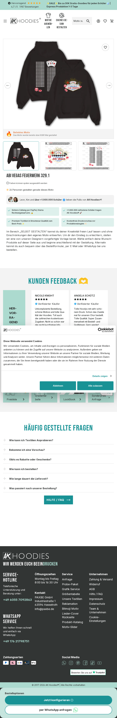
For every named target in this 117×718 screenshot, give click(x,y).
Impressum (96, 598)
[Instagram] (71, 662)
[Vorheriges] (8, 85)
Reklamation (70, 603)
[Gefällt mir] (105, 47)
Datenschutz (97, 603)
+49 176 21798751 (16, 641)
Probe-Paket (70, 584)
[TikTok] (92, 662)
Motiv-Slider (69, 627)
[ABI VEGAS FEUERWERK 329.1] (58, 84)
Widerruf (94, 584)
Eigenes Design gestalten (61, 24)
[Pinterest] (78, 662)
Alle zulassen (95, 385)
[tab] (16, 393)
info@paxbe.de (44, 609)
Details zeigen (100, 376)
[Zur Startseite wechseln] (25, 21)
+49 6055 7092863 (17, 600)
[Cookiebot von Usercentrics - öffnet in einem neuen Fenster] (100, 330)
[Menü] (5, 21)
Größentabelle (71, 594)
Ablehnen (58, 385)
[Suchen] (88, 21)
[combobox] (78, 21)
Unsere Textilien (72, 598)
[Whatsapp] (64, 662)
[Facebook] (85, 662)
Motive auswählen (48, 24)
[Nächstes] (109, 85)
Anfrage (67, 579)
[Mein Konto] (98, 21)
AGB (92, 589)
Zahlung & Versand (101, 579)
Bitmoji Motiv (70, 608)
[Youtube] (99, 662)
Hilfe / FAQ (96, 594)
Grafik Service (71, 589)
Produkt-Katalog (72, 622)
